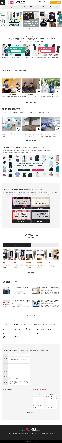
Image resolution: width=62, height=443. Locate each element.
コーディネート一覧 (16, 433)
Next (58, 87)
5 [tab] (29, 28)
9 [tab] (35, 28)
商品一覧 (10, 433)
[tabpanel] (31, 19)
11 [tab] (38, 28)
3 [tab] (26, 28)
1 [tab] (23, 28)
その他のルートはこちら (14, 378)
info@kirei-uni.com (12, 367)
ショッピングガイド (32, 433)
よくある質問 (51, 433)
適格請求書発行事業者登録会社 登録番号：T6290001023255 (31, 430)
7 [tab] (32, 28)
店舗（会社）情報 (45, 433)
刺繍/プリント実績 (24, 433)
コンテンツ (39, 433)
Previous (3, 87)
